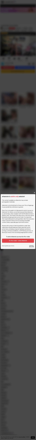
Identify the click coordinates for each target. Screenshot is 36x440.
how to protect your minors (8, 245)
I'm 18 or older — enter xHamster (18, 240)
